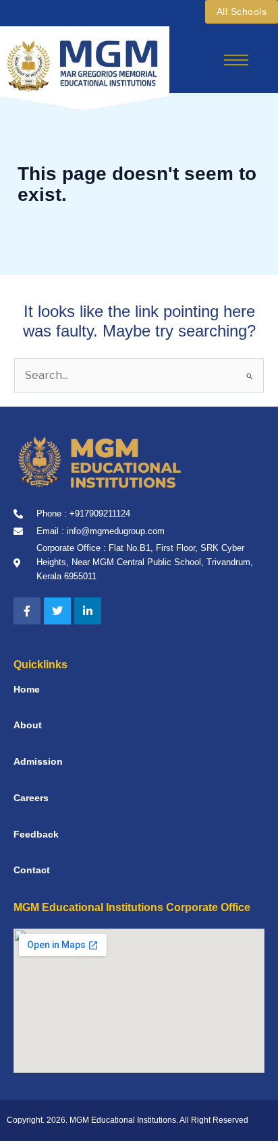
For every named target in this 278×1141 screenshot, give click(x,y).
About (27, 725)
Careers (31, 797)
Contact (31, 870)
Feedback (36, 834)
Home (26, 689)
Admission (38, 761)
